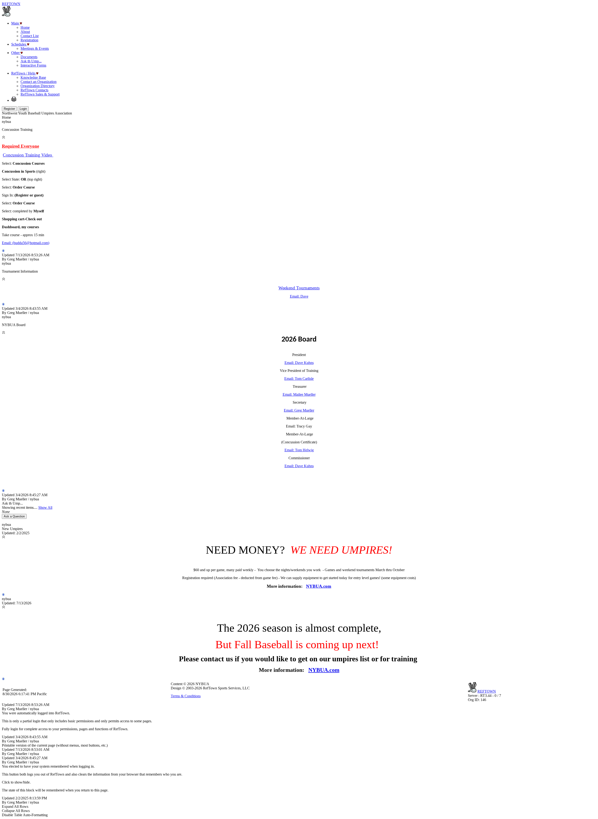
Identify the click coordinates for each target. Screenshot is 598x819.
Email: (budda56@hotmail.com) (25, 243)
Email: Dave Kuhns (299, 363)
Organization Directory (38, 86)
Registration (29, 40)
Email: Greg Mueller (299, 410)
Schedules (19, 44)
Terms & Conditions (186, 696)
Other (16, 53)
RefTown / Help (23, 73)
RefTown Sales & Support (40, 94)
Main (15, 23)
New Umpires (15, 529)
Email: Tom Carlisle (299, 379)
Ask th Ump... (31, 61)
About (25, 32)
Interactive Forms (33, 65)
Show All (45, 507)
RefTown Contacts (34, 90)
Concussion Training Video (28, 155)
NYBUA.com (318, 586)
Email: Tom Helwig (299, 450)
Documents (29, 57)
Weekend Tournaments (299, 287)
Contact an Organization (39, 82)
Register (9, 108)
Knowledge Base (33, 77)
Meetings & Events (35, 48)
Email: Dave (299, 296)
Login (23, 108)
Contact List (30, 36)
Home (25, 27)
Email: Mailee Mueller (299, 394)
